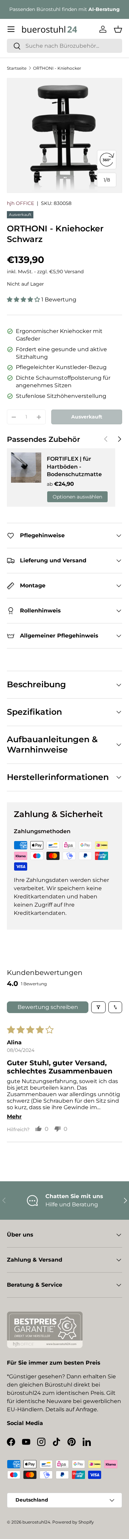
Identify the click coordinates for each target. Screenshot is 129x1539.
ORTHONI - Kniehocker (57, 68)
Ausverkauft (86, 417)
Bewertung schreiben (48, 1007)
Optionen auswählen (77, 497)
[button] (118, 29)
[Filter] (98, 1007)
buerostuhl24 (36, 1522)
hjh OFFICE (20, 203)
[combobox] (64, 46)
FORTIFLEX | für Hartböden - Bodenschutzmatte (74, 467)
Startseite (16, 68)
